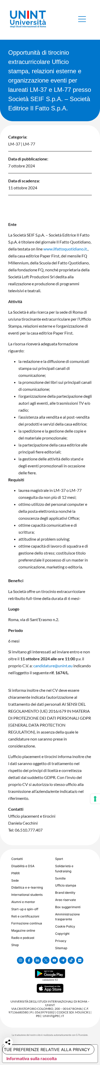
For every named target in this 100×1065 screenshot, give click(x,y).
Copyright (62, 934)
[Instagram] (20, 960)
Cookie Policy (65, 926)
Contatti (17, 859)
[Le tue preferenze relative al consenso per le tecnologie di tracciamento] (95, 799)
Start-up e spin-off (24, 909)
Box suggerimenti (68, 907)
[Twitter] (45, 960)
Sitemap (61, 948)
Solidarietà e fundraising (64, 868)
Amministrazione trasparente (67, 916)
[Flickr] (79, 960)
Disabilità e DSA (22, 866)
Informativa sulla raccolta (31, 1058)
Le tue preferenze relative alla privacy (46, 1049)
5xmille (60, 878)
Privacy (60, 941)
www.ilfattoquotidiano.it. (65, 248)
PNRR (15, 873)
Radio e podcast (22, 938)
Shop (15, 945)
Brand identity (65, 893)
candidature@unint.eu (53, 665)
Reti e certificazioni (25, 916)
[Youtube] (54, 960)
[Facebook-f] (29, 960)
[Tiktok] (71, 960)
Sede (15, 880)
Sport (59, 859)
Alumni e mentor (23, 902)
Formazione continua (26, 923)
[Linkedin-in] (37, 960)
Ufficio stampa (65, 885)
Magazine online (23, 930)
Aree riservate (65, 900)
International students (27, 895)
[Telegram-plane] (62, 960)
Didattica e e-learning (27, 887)
